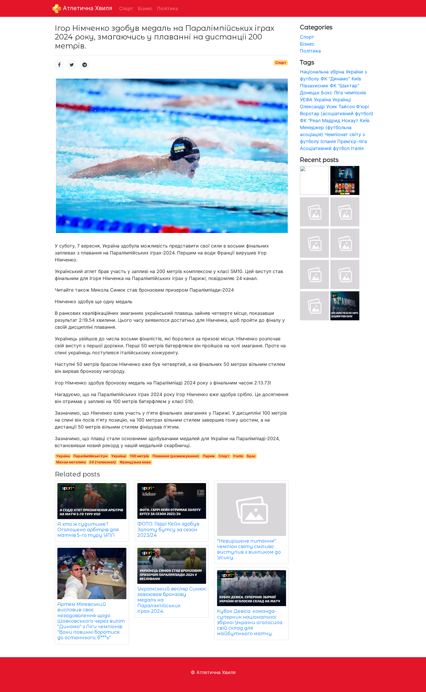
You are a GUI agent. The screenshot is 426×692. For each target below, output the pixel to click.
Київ (364, 120)
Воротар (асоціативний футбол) (336, 113)
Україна (63, 456)
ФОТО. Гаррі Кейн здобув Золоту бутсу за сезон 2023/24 (168, 529)
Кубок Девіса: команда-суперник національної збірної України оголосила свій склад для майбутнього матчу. (250, 622)
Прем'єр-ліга (352, 141)
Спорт (280, 62)
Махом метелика (71, 462)
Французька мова (135, 462)
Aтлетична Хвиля (86, 8)
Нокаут (350, 120)
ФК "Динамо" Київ (341, 79)
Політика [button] (167, 8)
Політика (310, 51)
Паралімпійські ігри (90, 456)
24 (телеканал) (102, 462)
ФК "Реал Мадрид (320, 120)
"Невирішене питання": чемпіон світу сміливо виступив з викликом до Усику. (249, 549)
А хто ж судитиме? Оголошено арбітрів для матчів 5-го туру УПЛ (88, 529)
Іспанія (328, 141)
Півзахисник (314, 85)
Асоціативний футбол (324, 148)
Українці (118, 456)
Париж (209, 456)
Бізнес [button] (145, 8)
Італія (238, 456)
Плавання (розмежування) (175, 456)
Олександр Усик (318, 106)
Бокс (326, 92)
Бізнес (307, 44)
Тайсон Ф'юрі (353, 106)
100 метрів (139, 456)
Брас (251, 456)
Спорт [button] (126, 8)
